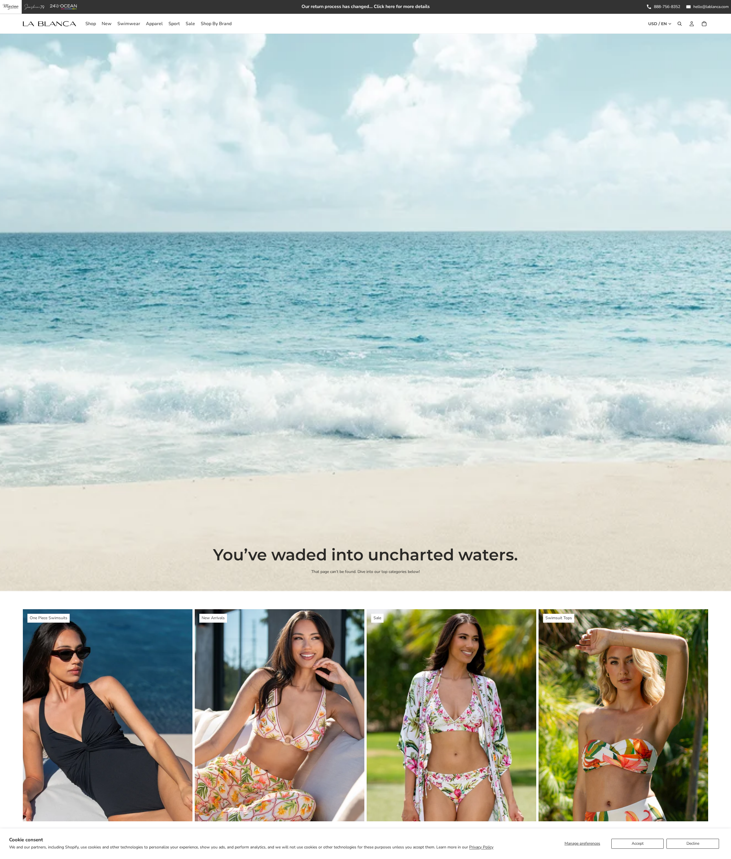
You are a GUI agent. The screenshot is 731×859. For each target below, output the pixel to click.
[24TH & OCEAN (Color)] (63, 7)
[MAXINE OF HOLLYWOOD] (11, 7)
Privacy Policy (481, 847)
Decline (692, 843)
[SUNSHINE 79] (34, 7)
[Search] (679, 23)
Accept (638, 843)
